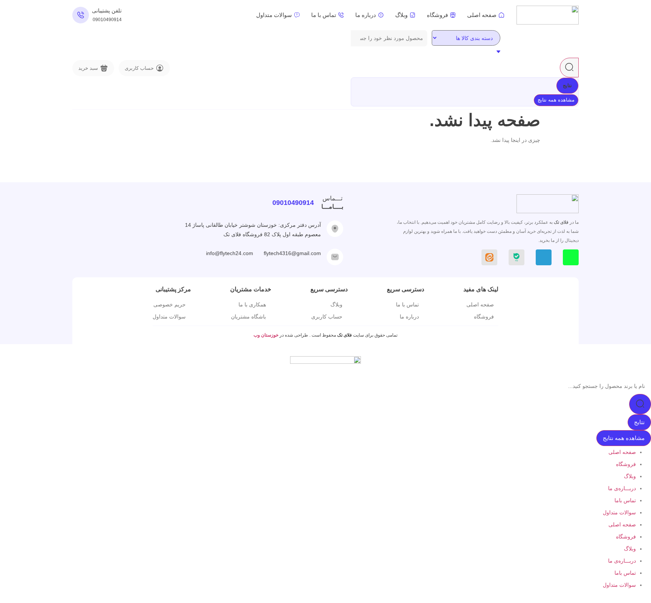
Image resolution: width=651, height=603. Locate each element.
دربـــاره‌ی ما (622, 488)
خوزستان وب (267, 335)
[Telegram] (544, 257)
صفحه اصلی (622, 452)
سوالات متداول (619, 512)
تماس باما (625, 500)
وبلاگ (630, 476)
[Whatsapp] (571, 257)
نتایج (567, 85)
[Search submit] (569, 67)
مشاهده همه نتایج (556, 100)
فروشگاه (626, 464)
